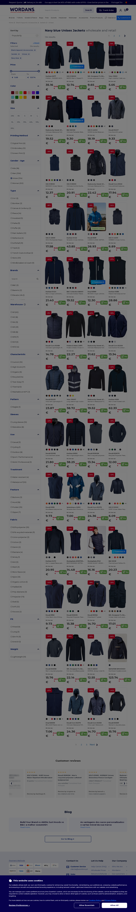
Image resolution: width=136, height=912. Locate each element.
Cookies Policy (95, 900)
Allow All (114, 905)
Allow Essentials (86, 905)
